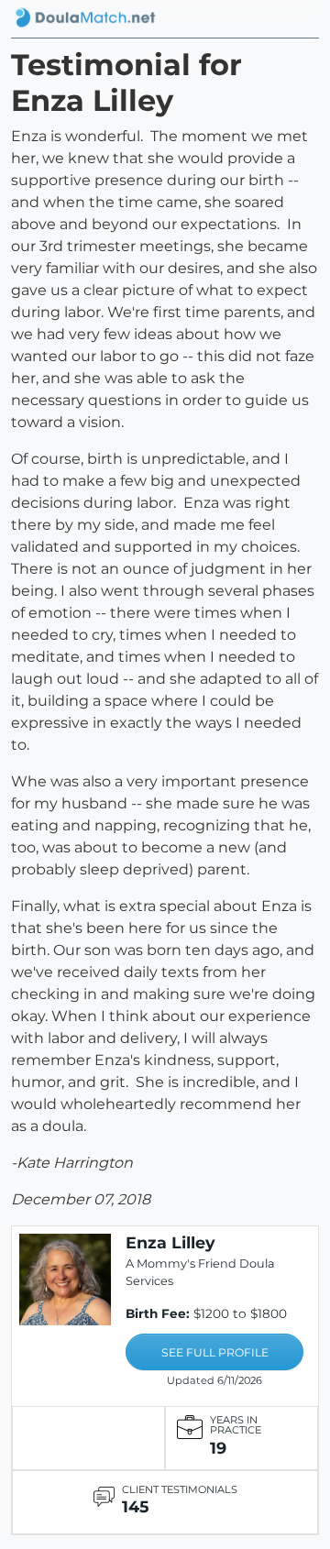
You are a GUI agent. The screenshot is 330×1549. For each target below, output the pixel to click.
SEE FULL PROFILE (215, 1352)
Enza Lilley (170, 1242)
